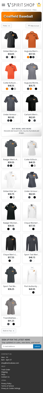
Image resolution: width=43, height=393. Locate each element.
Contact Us (5, 377)
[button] (3, 5)
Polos (6, 26)
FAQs (3, 374)
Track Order (5, 369)
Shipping (4, 372)
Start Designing (11, 44)
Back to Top (8, 331)
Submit (37, 346)
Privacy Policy (6, 383)
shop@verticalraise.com (10, 363)
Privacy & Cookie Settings (10, 388)
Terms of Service (7, 386)
